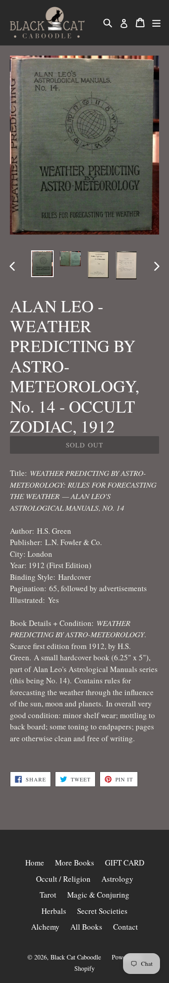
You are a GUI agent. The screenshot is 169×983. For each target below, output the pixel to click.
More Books (74, 862)
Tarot (48, 894)
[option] (42, 263)
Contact (125, 927)
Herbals (53, 911)
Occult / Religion (63, 879)
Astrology (117, 879)
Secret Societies (102, 911)
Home (34, 862)
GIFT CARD (124, 862)
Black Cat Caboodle (75, 957)
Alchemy (45, 927)
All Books (86, 927)
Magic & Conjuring (98, 894)
